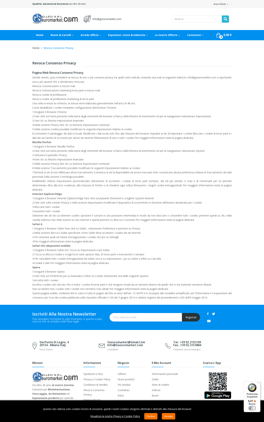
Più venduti (124, 384)
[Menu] (258, 383)
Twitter (213, 313)
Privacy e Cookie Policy (97, 379)
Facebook (208, 313)
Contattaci (124, 390)
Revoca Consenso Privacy (94, 392)
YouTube (208, 321)
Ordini (155, 379)
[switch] (252, 408)
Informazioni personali (165, 374)
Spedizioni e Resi (93, 374)
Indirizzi (156, 390)
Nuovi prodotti (126, 379)
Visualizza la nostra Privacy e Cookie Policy (115, 416)
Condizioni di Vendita (96, 384)
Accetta (168, 416)
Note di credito (160, 384)
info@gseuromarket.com (106, 19)
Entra (121, 395)
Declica (151, 416)
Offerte (122, 374)
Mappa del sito (92, 400)
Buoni (155, 395)
